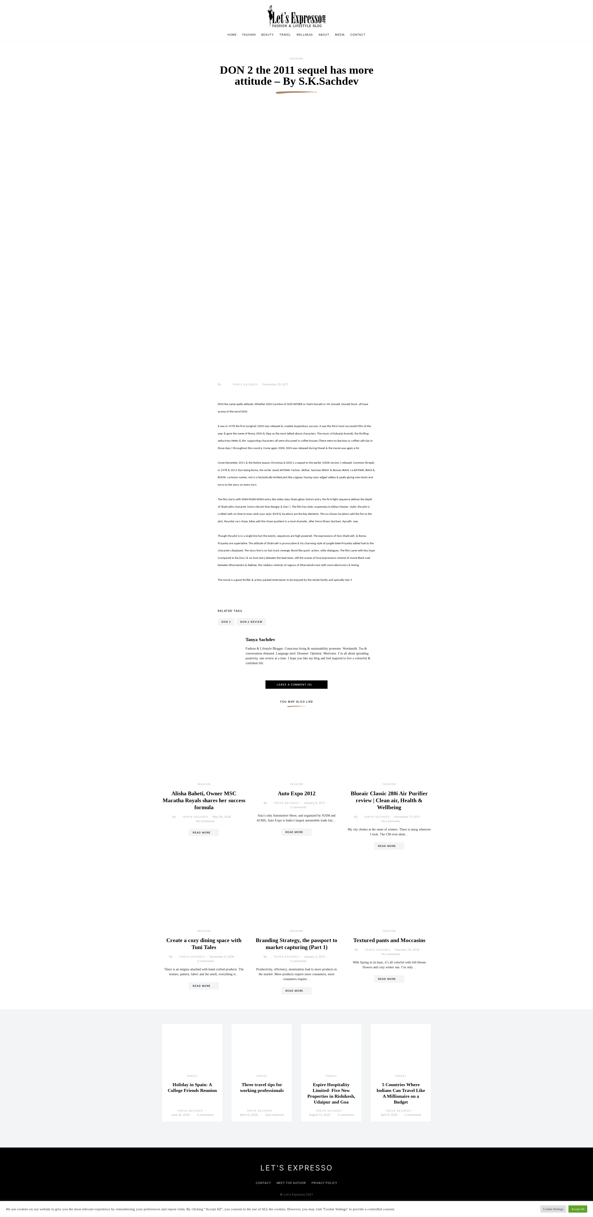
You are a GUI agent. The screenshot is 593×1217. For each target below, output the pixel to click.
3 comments (205, 961)
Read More (202, 832)
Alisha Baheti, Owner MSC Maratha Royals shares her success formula (204, 800)
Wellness (304, 34)
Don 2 (226, 621)
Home (232, 34)
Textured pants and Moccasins (389, 940)
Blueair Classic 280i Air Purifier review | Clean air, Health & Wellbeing (389, 800)
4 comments (205, 1114)
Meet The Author (291, 1183)
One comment (274, 1114)
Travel (285, 34)
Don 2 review (251, 621)
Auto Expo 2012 (296, 793)
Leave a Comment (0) (294, 684)
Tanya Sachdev (245, 384)
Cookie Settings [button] (553, 1209)
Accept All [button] (577, 1209)
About (324, 34)
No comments (205, 821)
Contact (357, 34)
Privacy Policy (324, 1183)
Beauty (267, 34)
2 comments (298, 807)
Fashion (249, 34)
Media (340, 34)
